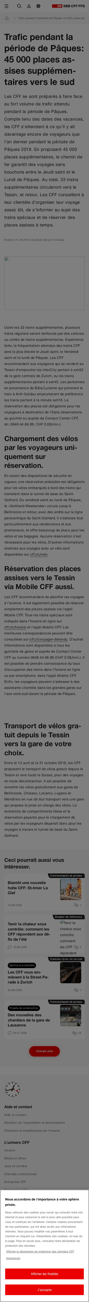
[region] (44, 1246)
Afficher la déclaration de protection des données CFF (40, 1251)
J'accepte (44, 1290)
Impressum (13, 1258)
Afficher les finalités (44, 1274)
